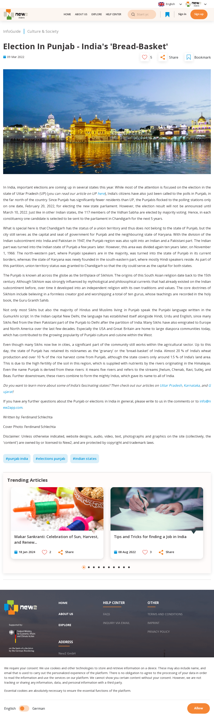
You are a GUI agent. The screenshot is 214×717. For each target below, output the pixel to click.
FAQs (106, 614)
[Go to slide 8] (119, 567)
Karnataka (192, 385)
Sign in (182, 14)
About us (81, 14)
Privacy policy (159, 632)
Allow (198, 708)
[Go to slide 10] (129, 567)
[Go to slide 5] (104, 567)
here (101, 193)
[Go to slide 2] (89, 567)
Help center (113, 14)
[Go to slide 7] (114, 567)
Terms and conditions (165, 614)
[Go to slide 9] (124, 567)
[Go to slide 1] (84, 567)
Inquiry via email (116, 623)
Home (63, 603)
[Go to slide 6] (109, 567)
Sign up (199, 14)
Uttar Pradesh (171, 385)
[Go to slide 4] (99, 567)
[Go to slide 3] (94, 567)
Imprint (153, 623)
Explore (97, 14)
